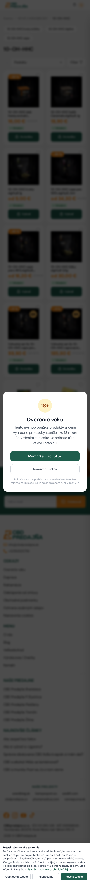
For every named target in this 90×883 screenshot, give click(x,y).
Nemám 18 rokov (45, 469)
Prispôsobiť (46, 876)
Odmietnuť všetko (16, 876)
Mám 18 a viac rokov (45, 456)
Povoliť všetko (74, 876)
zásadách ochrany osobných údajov (48, 869)
